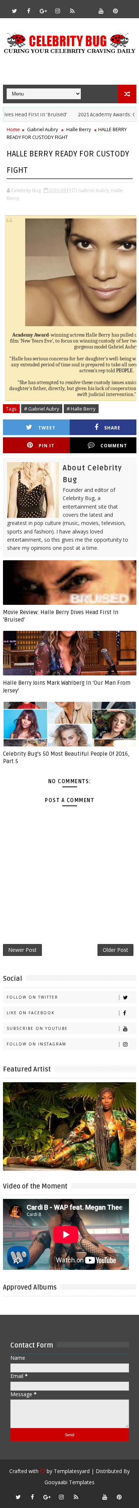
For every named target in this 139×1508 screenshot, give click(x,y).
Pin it (46, 445)
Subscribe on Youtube (37, 1028)
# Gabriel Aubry (41, 408)
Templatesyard (72, 1471)
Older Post (115, 949)
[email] (86, 7)
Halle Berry (78, 129)
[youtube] (101, 10)
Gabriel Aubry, (94, 190)
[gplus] (43, 10)
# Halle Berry (81, 408)
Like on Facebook (30, 1012)
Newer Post (22, 949)
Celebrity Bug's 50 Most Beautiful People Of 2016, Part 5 (66, 757)
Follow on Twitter (32, 997)
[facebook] (28, 10)
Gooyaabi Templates (69, 1482)
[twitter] (14, 10)
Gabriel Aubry (42, 129)
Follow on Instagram (36, 1044)
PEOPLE (124, 370)
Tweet (47, 428)
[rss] (72, 10)
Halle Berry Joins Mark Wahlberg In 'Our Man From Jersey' (66, 687)
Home (13, 129)
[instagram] (57, 10)
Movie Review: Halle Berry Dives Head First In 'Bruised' (60, 616)
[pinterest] (115, 10)
